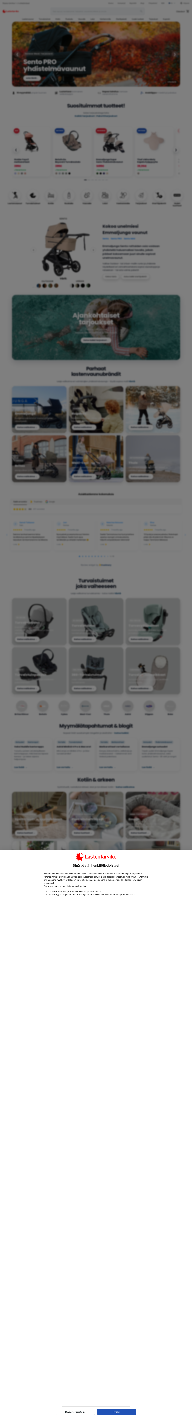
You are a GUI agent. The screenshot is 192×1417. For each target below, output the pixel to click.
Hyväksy (116, 1411)
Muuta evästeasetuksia (75, 1411)
